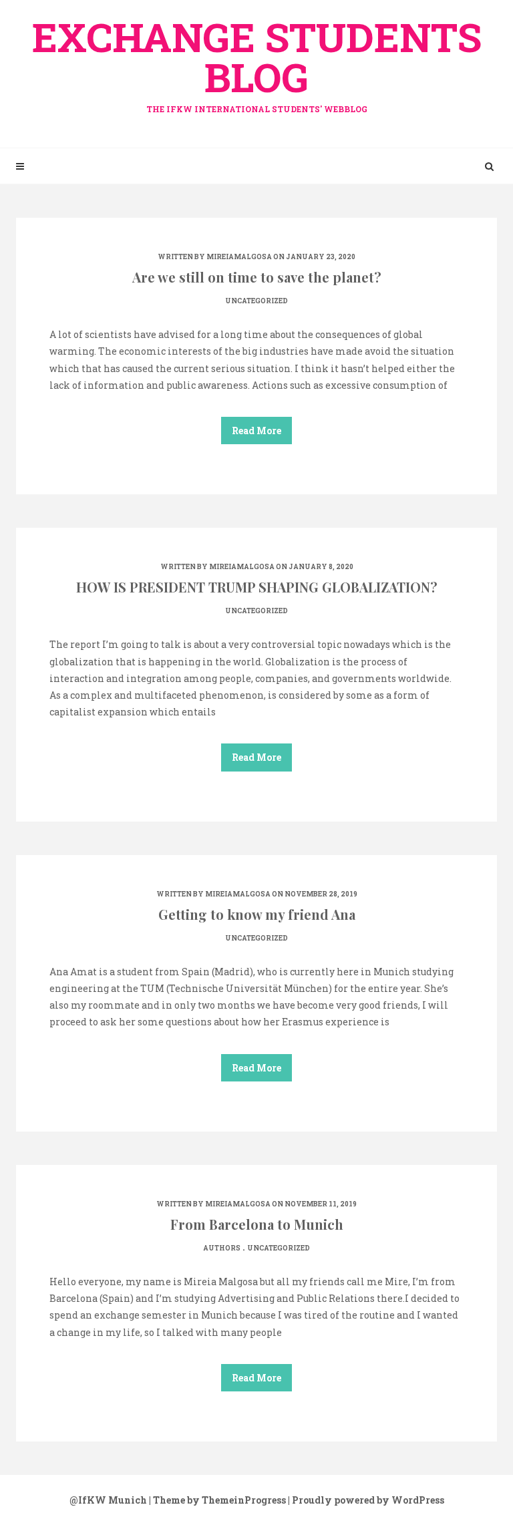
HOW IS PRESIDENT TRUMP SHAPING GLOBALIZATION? (257, 587)
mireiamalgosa (239, 256)
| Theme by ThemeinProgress (217, 1500)
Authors (221, 1248)
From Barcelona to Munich (256, 1224)
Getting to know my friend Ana (256, 914)
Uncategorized (256, 301)
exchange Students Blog (257, 62)
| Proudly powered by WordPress (366, 1500)
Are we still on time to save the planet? (256, 277)
